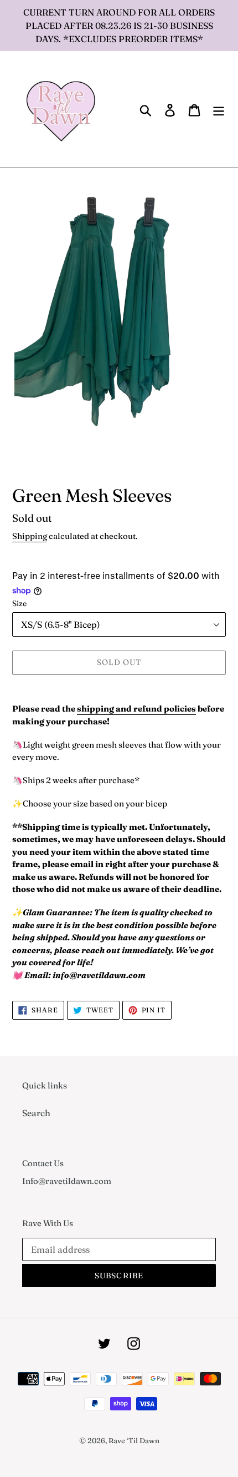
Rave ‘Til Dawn (133, 1440)
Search (36, 1112)
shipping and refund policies (136, 708)
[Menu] (218, 109)
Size (19, 603)
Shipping (29, 536)
